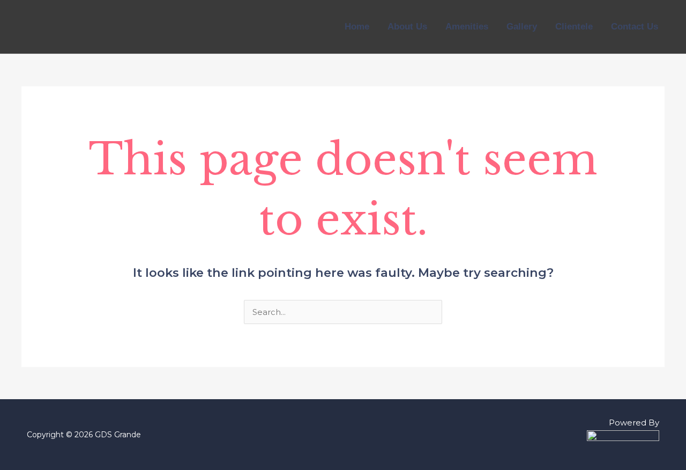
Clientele (574, 26)
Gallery (521, 26)
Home (357, 26)
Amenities (466, 26)
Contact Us (634, 26)
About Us (407, 26)
